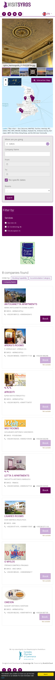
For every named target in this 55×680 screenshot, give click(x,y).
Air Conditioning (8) (14, 227)
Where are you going (14, 139)
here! (3, 678)
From (7, 159)
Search (9, 197)
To (6, 169)
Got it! (46, 674)
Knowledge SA (28, 663)
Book (45, 318)
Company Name (12, 149)
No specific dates (17, 179)
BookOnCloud (48, 663)
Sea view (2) (11, 223)
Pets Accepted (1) (13, 231)
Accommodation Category (40, 278)
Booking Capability (19, 278)
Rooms (8, 186)
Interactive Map (43, 80)
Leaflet (5, 128)
